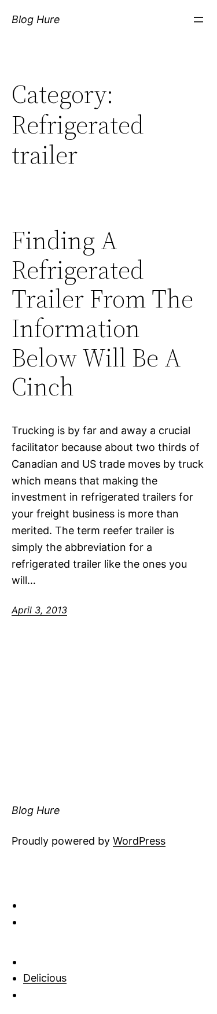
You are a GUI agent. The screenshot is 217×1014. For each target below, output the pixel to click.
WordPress (139, 841)
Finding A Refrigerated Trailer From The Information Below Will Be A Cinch (102, 314)
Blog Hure (36, 19)
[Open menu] (198, 20)
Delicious (45, 978)
